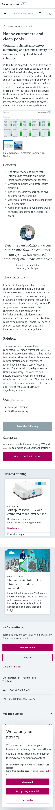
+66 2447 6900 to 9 (19, 690)
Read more (13, 528)
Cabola (29, 26)
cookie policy (45, 770)
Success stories (14, 26)
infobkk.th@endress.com (22, 698)
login (21, 534)
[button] (27, 647)
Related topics (15, 576)
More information (11, 666)
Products (12, 506)
